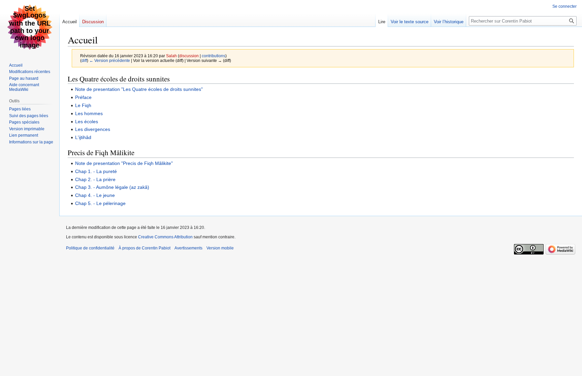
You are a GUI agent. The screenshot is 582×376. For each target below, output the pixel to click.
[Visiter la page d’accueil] (30, 27)
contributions (213, 56)
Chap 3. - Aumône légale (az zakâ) (112, 187)
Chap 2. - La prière (95, 179)
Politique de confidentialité (90, 248)
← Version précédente (109, 60)
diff (84, 60)
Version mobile (220, 248)
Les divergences (92, 129)
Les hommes (89, 113)
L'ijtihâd (83, 137)
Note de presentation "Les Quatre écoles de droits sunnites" (139, 89)
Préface (83, 97)
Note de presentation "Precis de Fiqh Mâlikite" (124, 163)
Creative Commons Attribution (165, 237)
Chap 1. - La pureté (96, 171)
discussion (189, 56)
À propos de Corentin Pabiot (144, 248)
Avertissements (188, 248)
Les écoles (86, 121)
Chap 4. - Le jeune (95, 195)
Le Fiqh (83, 105)
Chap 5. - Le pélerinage (100, 203)
